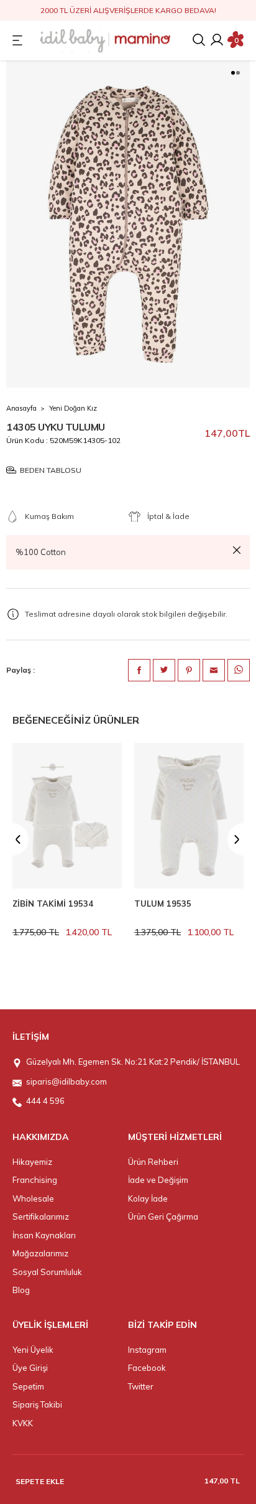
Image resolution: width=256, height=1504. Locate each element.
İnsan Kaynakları (44, 1235)
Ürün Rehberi (153, 1162)
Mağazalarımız (40, 1253)
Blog (21, 1290)
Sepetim (28, 1386)
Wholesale (33, 1198)
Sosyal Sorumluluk (47, 1272)
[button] (233, 73)
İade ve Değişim (158, 1180)
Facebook (147, 1368)
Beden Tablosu (50, 470)
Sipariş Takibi (37, 1404)
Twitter (140, 1386)
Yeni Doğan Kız (73, 408)
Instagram (147, 1350)
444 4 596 (45, 1101)
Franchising (34, 1180)
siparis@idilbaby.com (66, 1081)
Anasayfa (21, 408)
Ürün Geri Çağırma (163, 1216)
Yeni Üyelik (32, 1350)
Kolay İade (148, 1198)
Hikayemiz (32, 1162)
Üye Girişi (30, 1368)
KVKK (22, 1423)
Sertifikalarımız (40, 1216)
